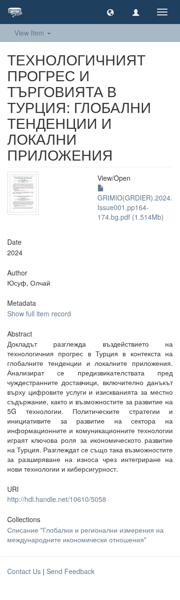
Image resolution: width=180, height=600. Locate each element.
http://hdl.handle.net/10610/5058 (56, 499)
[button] (110, 12)
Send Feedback (71, 571)
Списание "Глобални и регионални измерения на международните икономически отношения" (85, 534)
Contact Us (24, 571)
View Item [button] (30, 33)
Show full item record (39, 313)
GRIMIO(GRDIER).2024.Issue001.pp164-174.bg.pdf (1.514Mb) (134, 207)
